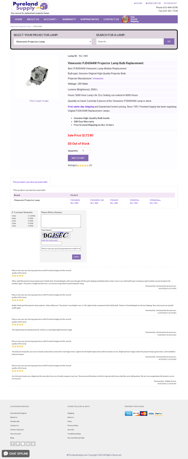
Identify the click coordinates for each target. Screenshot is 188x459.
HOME (18, 19)
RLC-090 (134, 203)
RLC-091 (154, 203)
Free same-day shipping (81, 106)
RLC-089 (114, 203)
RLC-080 (74, 203)
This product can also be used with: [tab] (30, 181)
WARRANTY (69, 19)
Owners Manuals (17, 429)
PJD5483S (75, 200)
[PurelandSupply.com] (44, 7)
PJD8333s (134, 200)
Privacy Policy (73, 425)
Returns (71, 417)
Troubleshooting (74, 434)
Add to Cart (78, 158)
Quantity (73, 150)
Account (50, 19)
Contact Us (14, 425)
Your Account (15, 434)
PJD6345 (114, 200)
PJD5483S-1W (97, 200)
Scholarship (14, 421)
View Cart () (154, 3)
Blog (12, 438)
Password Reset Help (76, 438)
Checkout (171, 3)
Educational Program (18, 413)
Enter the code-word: (49, 240)
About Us (13, 417)
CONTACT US (111, 19)
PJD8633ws (155, 200)
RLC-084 (94, 203)
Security (71, 429)
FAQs (70, 421)
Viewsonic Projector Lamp (20, 26)
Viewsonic (98, 78)
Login (139, 3)
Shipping (71, 413)
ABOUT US (33, 19)
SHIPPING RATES (89, 19)
